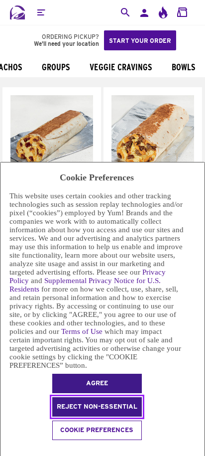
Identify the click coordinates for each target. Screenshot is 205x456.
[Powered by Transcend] (4, 449)
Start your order (140, 40)
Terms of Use (81, 331)
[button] (41, 12)
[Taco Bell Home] (17, 12)
